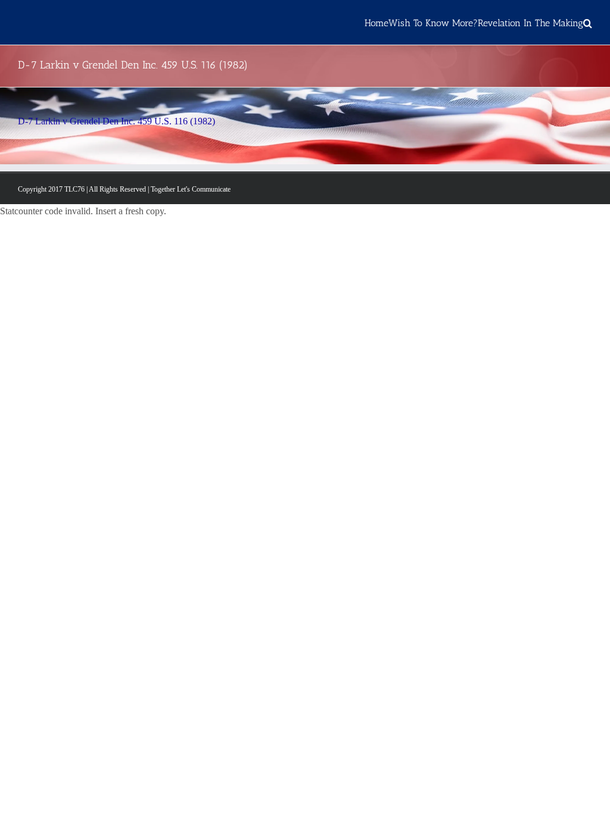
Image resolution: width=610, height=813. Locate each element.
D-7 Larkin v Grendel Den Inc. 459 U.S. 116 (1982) (116, 121)
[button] (587, 22)
